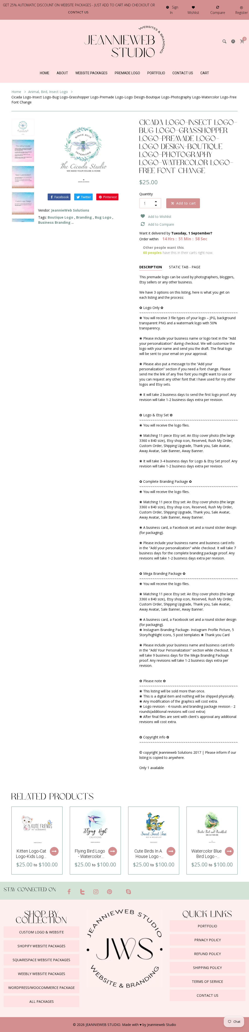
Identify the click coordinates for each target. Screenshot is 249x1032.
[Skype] (128, 891)
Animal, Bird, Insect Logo (48, 91)
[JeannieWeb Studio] (124, 41)
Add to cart (186, 203)
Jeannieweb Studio (161, 1024)
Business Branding (54, 222)
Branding (84, 217)
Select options (54, 851)
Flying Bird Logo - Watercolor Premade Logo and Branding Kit (89, 858)
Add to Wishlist (159, 216)
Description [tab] (150, 267)
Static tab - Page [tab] (184, 267)
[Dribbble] (119, 889)
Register (241, 12)
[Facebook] (69, 891)
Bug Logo (103, 217)
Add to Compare (161, 224)
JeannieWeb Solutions (70, 210)
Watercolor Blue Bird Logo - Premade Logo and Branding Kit (206, 858)
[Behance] (138, 889)
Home (16, 91)
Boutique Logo (60, 217)
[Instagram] (96, 891)
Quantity (146, 194)
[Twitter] (83, 891)
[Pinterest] (110, 891)
